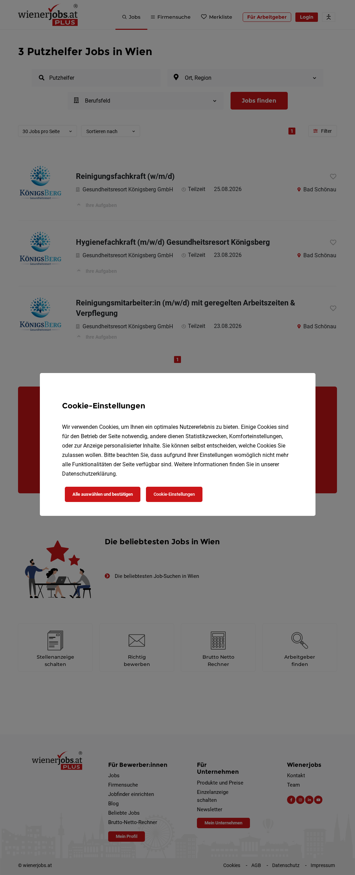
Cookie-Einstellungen (174, 494)
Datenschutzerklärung (89, 473)
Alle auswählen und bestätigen (102, 494)
